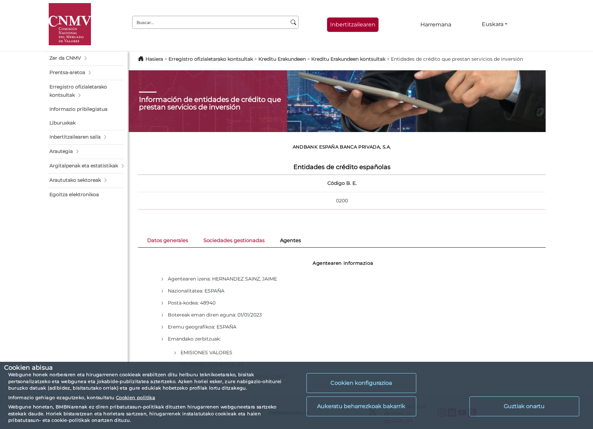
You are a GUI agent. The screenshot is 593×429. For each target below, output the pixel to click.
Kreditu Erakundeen (282, 59)
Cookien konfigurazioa (361, 383)
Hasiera (154, 59)
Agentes (290, 240)
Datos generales (167, 240)
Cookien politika (135, 397)
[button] (85, 58)
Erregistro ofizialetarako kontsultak (210, 59)
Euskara (492, 24)
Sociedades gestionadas (234, 240)
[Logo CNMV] (69, 24)
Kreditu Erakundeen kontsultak (348, 59)
